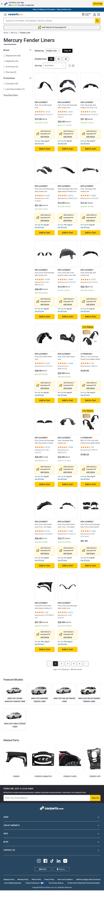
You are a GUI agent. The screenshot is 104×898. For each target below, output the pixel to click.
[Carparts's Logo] (15, 14)
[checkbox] (5, 56)
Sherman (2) (11, 72)
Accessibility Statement (12, 883)
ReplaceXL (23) (12, 61)
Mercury (14, 33)
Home (6, 33)
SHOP (6, 817)
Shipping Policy (9, 879)
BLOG (6, 842)
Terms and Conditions (65, 879)
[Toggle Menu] (5, 14)
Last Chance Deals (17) (15, 89)
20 (51, 59)
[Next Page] (85, 663)
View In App (97, 4)
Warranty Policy (23, 879)
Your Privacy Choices (56, 883)
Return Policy (36, 879)
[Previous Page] (49, 663)
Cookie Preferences (32, 883)
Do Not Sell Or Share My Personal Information (84, 883)
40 (58, 59)
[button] (52, 4)
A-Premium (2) (12, 67)
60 (66, 59)
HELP (6, 834)
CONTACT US (9, 850)
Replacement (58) (13, 56)
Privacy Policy (49, 879)
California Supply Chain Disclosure (88, 879)
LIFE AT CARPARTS (12, 825)
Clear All (67, 51)
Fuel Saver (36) (12, 84)
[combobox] (54, 65)
